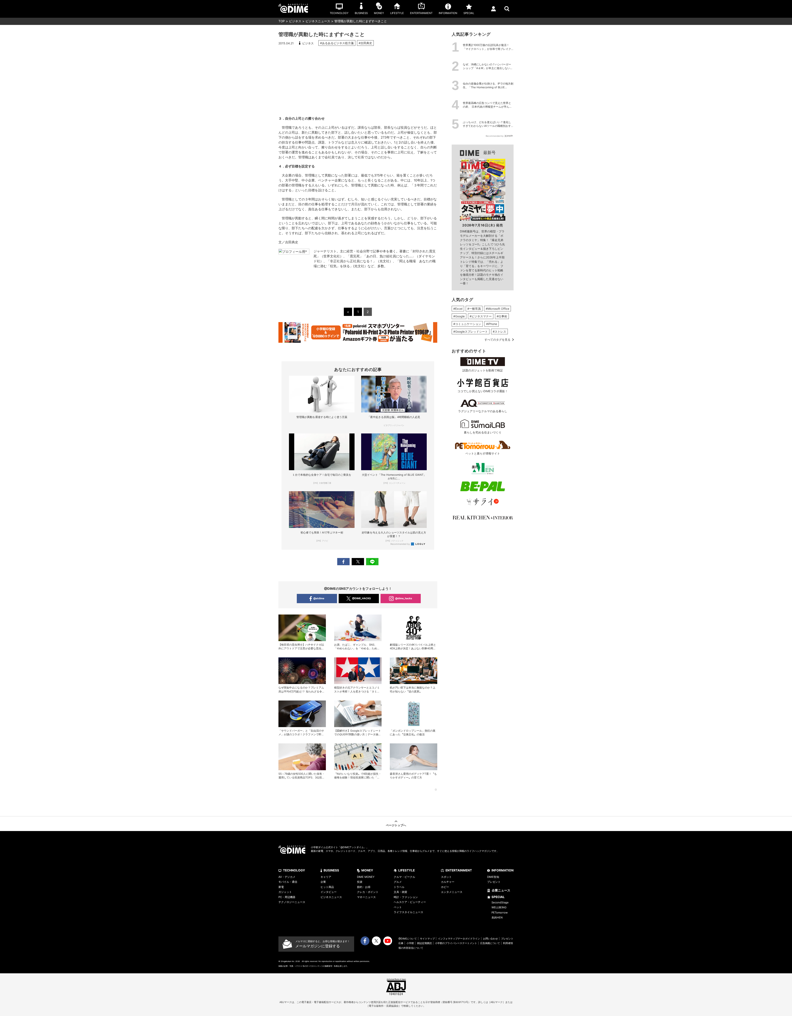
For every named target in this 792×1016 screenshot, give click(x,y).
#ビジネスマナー (481, 316)
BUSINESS (331, 870)
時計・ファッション (406, 897)
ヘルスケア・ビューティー (410, 902)
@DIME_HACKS (361, 598)
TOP (281, 21)
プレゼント (494, 881)
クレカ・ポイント (367, 892)
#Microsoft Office (497, 308)
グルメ (398, 881)
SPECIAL (498, 897)
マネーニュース (366, 897)
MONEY (367, 870)
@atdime (318, 598)
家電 (281, 887)
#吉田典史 (365, 43)
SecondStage (500, 902)
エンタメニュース (451, 892)
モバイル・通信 (287, 881)
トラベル (399, 887)
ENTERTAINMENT (459, 870)
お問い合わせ (490, 938)
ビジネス (295, 21)
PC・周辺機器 (286, 897)
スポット (446, 876)
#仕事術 (502, 316)
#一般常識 (474, 308)
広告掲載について (490, 943)
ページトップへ (396, 825)
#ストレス (499, 331)
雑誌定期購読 (424, 943)
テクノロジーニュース (291, 902)
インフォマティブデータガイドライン (459, 938)
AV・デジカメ (286, 876)
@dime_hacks (403, 598)
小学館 (410, 943)
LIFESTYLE (406, 870)
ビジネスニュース (317, 21)
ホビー (445, 887)
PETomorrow (499, 912)
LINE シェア (372, 561)
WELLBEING (499, 907)
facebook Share (343, 561)
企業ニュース (501, 890)
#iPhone (491, 324)
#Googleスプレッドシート (470, 331)
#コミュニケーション (467, 324)
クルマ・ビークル (404, 876)
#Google (459, 316)
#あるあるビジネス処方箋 (337, 43)
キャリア (326, 876)
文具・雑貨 (400, 892)
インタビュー (329, 892)
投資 (359, 881)
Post (358, 561)
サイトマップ (427, 938)
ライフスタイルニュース (408, 912)
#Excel (457, 308)
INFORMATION (502, 870)
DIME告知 (493, 876)
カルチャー (447, 881)
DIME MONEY (366, 876)
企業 (323, 881)
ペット (398, 907)
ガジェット (285, 892)
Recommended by (400, 544)
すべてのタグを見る (497, 339)
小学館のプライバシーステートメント (456, 943)
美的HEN (497, 917)
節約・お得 (363, 887)
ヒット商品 (327, 887)
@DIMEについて (407, 938)
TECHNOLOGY (294, 870)
